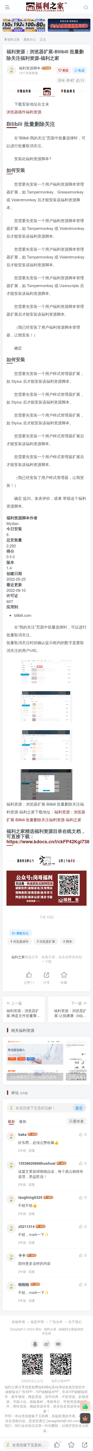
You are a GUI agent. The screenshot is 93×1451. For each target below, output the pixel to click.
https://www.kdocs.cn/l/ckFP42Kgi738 (47, 841)
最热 (22, 1121)
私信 (81, 70)
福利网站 (45, 1386)
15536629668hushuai (37, 1163)
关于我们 (75, 1321)
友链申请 (18, 1321)
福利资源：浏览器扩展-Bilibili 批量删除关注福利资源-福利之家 (45, 54)
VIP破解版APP (47, 1391)
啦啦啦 (23, 1284)
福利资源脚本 (30, 67)
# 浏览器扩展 (46, 941)
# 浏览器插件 (20, 941)
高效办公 (30, 39)
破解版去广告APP (19, 1391)
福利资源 (33, 111)
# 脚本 (67, 941)
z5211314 (26, 1226)
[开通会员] (85, 1418)
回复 (32, 1150)
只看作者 (76, 1121)
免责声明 (37, 1321)
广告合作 (56, 1321)
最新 (11, 1121)
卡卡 (22, 1255)
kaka (22, 1134)
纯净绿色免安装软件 (70, 1386)
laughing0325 (30, 1197)
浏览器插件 (16, 111)
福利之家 (13, 39)
